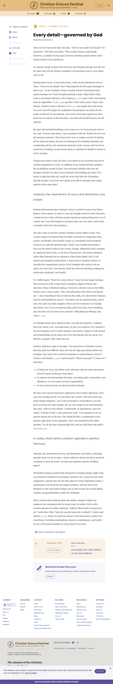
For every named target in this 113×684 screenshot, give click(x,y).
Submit (50, 576)
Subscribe (99, 606)
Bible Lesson (80, 616)
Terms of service (59, 648)
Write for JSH (7, 609)
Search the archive (61, 606)
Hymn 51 (70, 106)
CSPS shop (99, 616)
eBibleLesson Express (61, 613)
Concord (58, 616)
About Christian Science (84, 622)
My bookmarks (60, 603)
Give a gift (99, 613)
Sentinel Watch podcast (42, 625)
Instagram (6, 624)
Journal (22, 603)
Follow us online (62, 643)
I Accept (100, 671)
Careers (5, 618)
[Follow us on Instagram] (77, 642)
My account (100, 603)
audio (42, 628)
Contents (55, 550)
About (78, 603)
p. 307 (41, 315)
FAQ (4, 615)
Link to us (6, 612)
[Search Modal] (108, 5)
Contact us (11, 605)
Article (42, 26)
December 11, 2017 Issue (58, 26)
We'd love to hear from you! (60, 567)
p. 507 (43, 516)
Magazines (25, 600)
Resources (81, 600)
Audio (36, 622)
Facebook (6, 621)
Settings (100, 600)
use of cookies (31, 673)
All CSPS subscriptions (103, 619)
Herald (22, 610)
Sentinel (22, 606)
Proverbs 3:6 (40, 428)
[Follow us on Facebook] (73, 642)
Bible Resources (39, 613)
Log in (99, 5)
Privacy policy (71, 648)
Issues (36, 603)
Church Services (81, 619)
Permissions (82, 648)
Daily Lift (79, 613)
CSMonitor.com (81, 610)
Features (59, 600)
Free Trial (99, 610)
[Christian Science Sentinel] (56, 5)
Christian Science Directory (63, 610)
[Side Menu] (4, 5)
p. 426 (56, 358)
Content (38, 600)
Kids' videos (37, 610)
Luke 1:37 (58, 102)
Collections (37, 619)
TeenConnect (38, 606)
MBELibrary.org (81, 606)
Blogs (36, 616)
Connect (7, 600)
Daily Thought (59, 619)
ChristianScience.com (83, 625)
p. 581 (78, 98)
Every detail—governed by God (67, 35)
